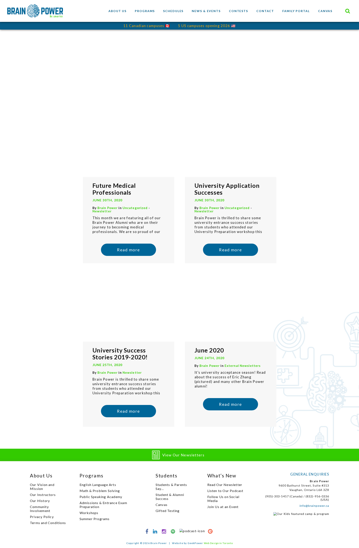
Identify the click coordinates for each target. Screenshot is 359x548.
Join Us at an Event (223, 507)
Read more (128, 249)
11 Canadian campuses (143, 26)
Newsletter (102, 211)
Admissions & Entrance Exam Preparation (103, 505)
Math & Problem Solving (100, 491)
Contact (265, 11)
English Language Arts (98, 485)
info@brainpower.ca (314, 505)
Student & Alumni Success (170, 497)
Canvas (325, 11)
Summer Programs (95, 519)
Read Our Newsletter (224, 485)
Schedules (173, 11)
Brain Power (107, 208)
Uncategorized (136, 208)
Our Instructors (43, 495)
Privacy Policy (42, 517)
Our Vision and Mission (42, 487)
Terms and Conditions (48, 523)
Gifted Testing (168, 511)
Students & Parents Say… (171, 487)
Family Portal (296, 11)
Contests (238, 11)
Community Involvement (40, 509)
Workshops (89, 513)
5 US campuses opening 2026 (204, 26)
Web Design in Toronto (218, 543)
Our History (40, 501)
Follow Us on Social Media (223, 499)
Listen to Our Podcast (225, 491)
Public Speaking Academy (101, 497)
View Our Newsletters (183, 455)
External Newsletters (243, 365)
